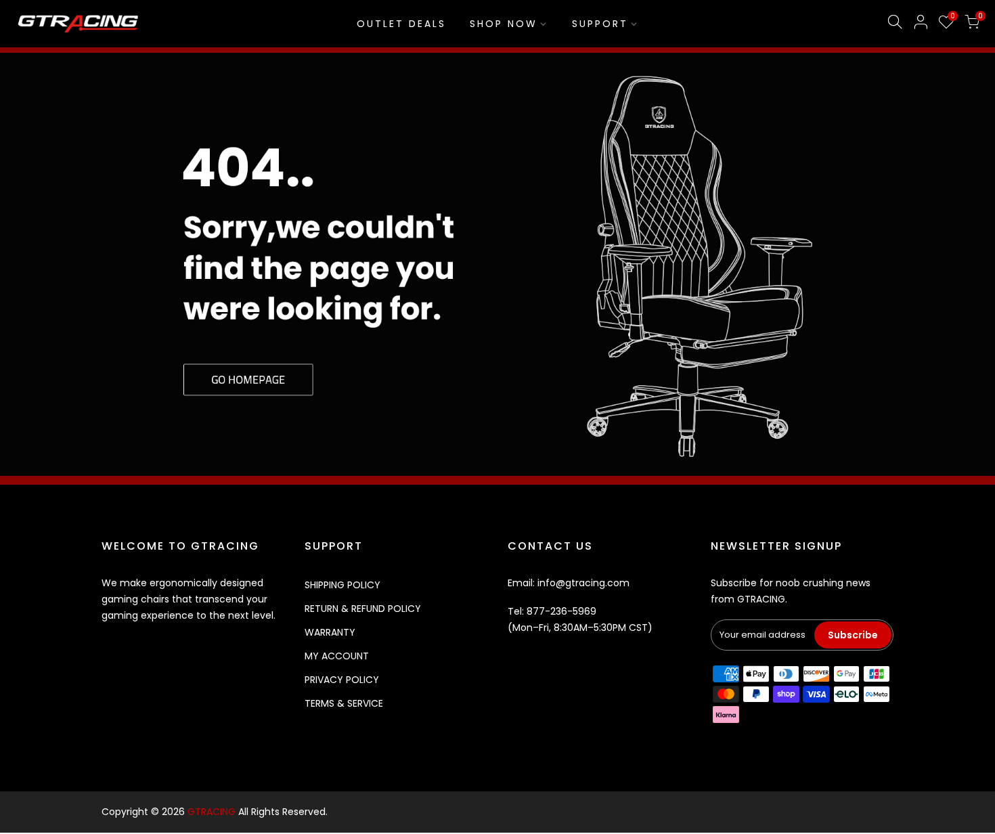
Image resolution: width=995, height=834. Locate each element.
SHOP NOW (503, 23)
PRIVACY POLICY (342, 679)
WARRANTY (330, 632)
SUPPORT (600, 23)
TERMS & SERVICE (344, 703)
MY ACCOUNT (337, 656)
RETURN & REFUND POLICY (363, 608)
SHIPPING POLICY (342, 585)
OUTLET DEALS (401, 23)
